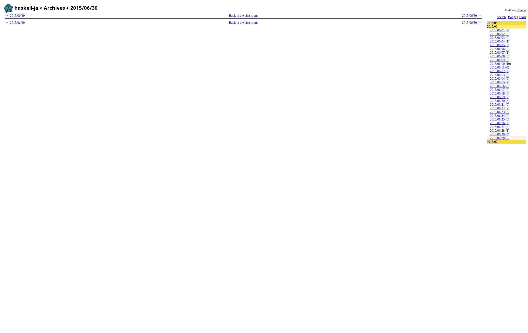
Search (501, 17)
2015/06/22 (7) (499, 108)
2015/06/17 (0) (499, 89)
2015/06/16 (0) (499, 86)
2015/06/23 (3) (499, 112)
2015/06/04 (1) (499, 41)
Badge (512, 17)
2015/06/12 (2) (499, 71)
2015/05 (492, 23)
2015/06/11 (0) (499, 67)
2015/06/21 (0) (499, 104)
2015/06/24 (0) (499, 115)
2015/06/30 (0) (499, 138)
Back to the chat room (243, 15)
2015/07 (492, 141)
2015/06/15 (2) (499, 82)
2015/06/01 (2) (499, 30)
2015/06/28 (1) (499, 130)
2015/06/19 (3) (499, 97)
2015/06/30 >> (471, 15)
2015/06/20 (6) (499, 101)
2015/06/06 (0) (499, 49)
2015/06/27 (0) (499, 127)
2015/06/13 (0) (499, 75)
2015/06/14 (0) (499, 78)
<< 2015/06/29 (15, 15)
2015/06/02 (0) (499, 34)
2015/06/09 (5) (499, 60)
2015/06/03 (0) (499, 37)
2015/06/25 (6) (499, 119)
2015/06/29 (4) (499, 134)
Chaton (521, 10)
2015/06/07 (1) (499, 52)
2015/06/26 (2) (499, 123)
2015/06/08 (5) (499, 56)
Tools (522, 17)
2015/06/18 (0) (499, 93)
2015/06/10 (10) (500, 63)
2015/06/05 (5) (499, 45)
